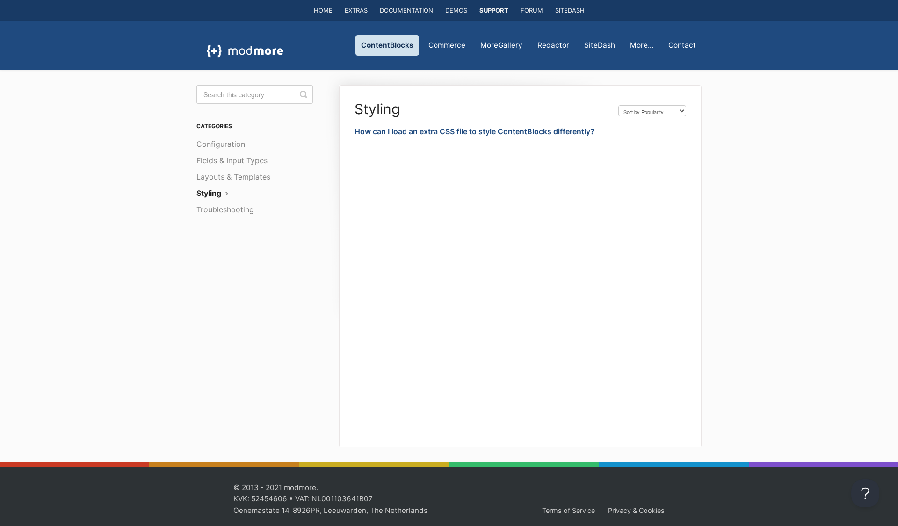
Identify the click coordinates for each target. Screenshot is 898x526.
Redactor (553, 45)
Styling (209, 193)
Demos (456, 10)
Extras (356, 10)
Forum (532, 10)
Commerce (446, 45)
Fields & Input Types (232, 160)
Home (323, 10)
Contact (682, 45)
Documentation (406, 10)
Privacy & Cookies (636, 510)
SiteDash (570, 10)
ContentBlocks (387, 45)
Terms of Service (568, 510)
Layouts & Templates (233, 176)
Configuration (220, 144)
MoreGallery (501, 45)
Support (493, 10)
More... (641, 45)
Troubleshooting (225, 209)
